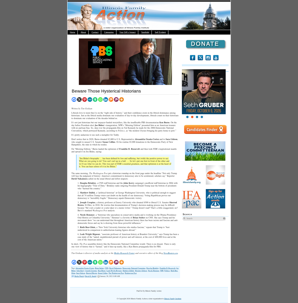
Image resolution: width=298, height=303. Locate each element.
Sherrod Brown (91, 273)
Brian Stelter (99, 268)
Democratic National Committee (133, 268)
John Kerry (80, 270)
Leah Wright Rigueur (114, 270)
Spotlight (145, 32)
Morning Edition (141, 270)
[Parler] (116, 99)
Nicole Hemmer (153, 270)
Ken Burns (102, 270)
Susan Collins (103, 273)
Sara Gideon (80, 273)
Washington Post (131, 273)
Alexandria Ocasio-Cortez (85, 268)
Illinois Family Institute (172, 298)
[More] (121, 99)
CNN (106, 268)
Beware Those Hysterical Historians (106, 91)
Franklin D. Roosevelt (167, 268)
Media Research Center (124, 253)
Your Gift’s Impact (127, 32)
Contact (95, 32)
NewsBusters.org (170, 253)
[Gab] (95, 99)
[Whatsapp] (100, 99)
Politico (167, 270)
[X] (79, 99)
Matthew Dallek (128, 270)
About (83, 32)
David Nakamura (115, 268)
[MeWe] (90, 99)
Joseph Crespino (91, 270)
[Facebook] (74, 99)
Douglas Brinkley (152, 268)
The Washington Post (116, 273)
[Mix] (111, 99)
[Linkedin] (105, 99)
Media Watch (79, 276)
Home (72, 32)
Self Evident (160, 32)
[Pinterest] (84, 99)
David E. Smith (90, 276)
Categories (109, 32)
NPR (161, 270)
